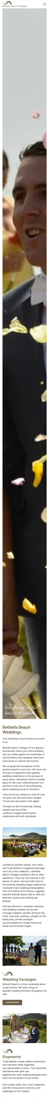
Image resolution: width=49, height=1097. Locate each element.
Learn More (12, 1002)
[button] (44, 4)
